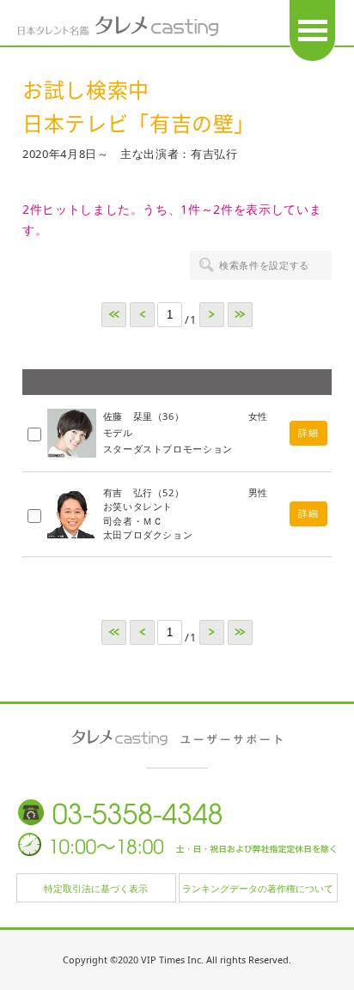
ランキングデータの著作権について (257, 888)
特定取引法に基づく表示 (96, 888)
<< (113, 314)
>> (240, 314)
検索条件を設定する (264, 264)
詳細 (308, 432)
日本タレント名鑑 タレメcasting (118, 25)
